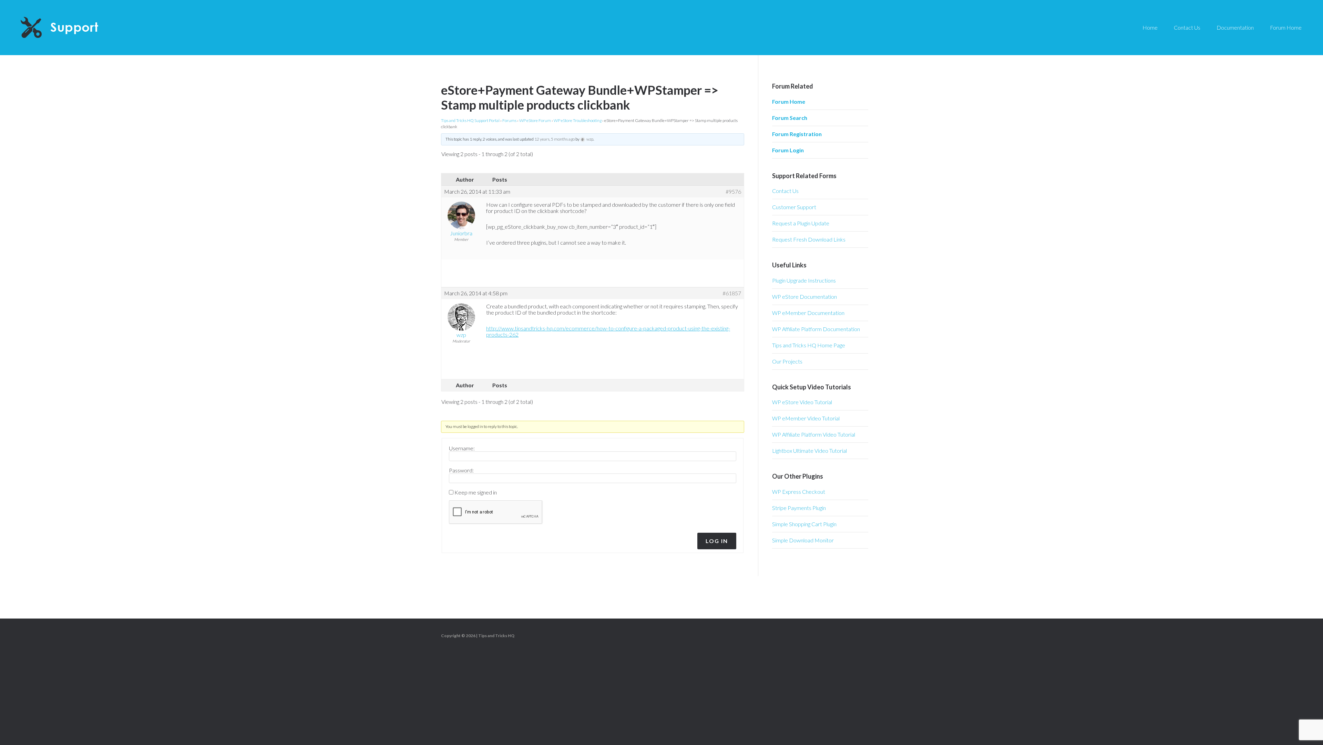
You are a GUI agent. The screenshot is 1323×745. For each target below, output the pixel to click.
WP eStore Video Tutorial (802, 402)
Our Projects (787, 361)
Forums (509, 120)
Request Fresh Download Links (808, 239)
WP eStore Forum (535, 120)
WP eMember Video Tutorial (806, 418)
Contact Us (785, 190)
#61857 (731, 293)
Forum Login (788, 150)
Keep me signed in (475, 492)
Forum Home (788, 101)
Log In (717, 541)
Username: (462, 448)
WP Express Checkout (798, 491)
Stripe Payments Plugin (799, 507)
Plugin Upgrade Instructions (804, 280)
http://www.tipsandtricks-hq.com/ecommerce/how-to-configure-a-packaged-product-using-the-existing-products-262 (608, 331)
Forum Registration (797, 134)
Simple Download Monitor (803, 540)
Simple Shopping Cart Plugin (804, 524)
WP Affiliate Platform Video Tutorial (813, 434)
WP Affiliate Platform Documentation (816, 329)
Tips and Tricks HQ (496, 635)
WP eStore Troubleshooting (578, 120)
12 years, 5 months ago (554, 139)
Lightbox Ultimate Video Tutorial (809, 450)
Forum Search (789, 117)
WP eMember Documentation (808, 312)
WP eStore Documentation (804, 296)
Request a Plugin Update (800, 223)
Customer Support (794, 207)
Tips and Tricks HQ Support (76, 27)
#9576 (733, 191)
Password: (461, 470)
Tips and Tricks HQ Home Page (808, 345)
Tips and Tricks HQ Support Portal (470, 120)
